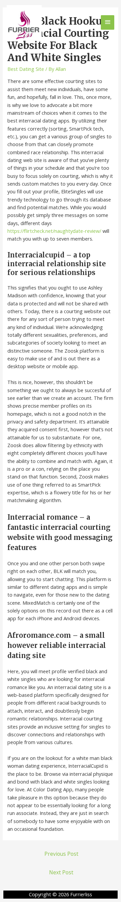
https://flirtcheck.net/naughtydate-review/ (54, 230)
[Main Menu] (107, 22)
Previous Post (61, 853)
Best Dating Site (25, 68)
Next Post (61, 872)
